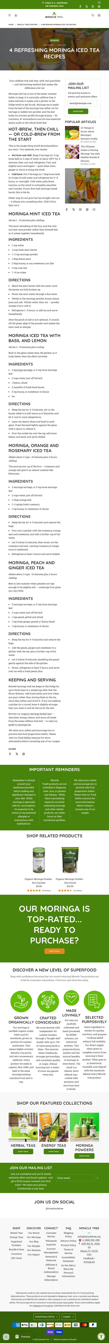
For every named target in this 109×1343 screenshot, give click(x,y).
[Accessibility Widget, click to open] (101, 1336)
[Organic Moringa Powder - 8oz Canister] (39, 860)
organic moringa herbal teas (36, 713)
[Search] (93, 15)
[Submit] (97, 1178)
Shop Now (23, 1151)
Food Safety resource (29, 737)
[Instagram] (93, 6)
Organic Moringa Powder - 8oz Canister (39, 880)
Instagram (89, 1261)
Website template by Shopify (65, 1339)
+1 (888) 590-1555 (91, 1240)
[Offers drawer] (16, 15)
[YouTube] (99, 2)
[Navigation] (9, 15)
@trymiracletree (54, 1208)
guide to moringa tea (20, 724)
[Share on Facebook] (10, 754)
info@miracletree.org (89, 1236)
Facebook (88, 1258)
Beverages (54, 40)
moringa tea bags (23, 369)
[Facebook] (80, 6)
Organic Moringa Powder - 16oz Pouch (70, 880)
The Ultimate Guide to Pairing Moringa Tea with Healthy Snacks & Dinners (90, 153)
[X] (86, 6)
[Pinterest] (99, 6)
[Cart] (99, 15)
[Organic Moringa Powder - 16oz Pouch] (70, 860)
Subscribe (78, 111)
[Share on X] (17, 754)
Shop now (54, 951)
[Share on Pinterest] (23, 754)
